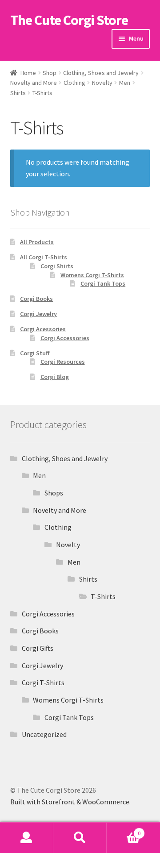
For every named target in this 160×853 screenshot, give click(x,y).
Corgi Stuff (35, 353)
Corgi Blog (54, 377)
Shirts (18, 93)
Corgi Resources (62, 362)
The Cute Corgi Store (69, 20)
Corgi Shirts (56, 266)
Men (124, 83)
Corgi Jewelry (38, 314)
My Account (26, 838)
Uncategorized (44, 734)
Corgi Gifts (37, 648)
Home (28, 73)
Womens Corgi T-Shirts (92, 275)
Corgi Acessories (43, 329)
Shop (49, 73)
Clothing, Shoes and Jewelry (101, 73)
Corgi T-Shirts (43, 682)
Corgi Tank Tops (102, 283)
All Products (37, 242)
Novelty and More (33, 83)
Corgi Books (36, 299)
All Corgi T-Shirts (43, 257)
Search (80, 838)
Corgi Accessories (64, 338)
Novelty (102, 83)
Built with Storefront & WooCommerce (69, 801)
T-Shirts (103, 596)
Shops (53, 492)
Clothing (74, 83)
